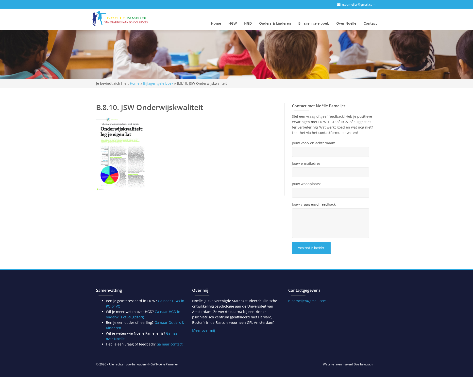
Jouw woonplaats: (306, 184)
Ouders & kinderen (275, 23)
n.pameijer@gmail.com (358, 4)
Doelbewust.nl (363, 364)
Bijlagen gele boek (313, 23)
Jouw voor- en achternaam (313, 143)
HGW (232, 23)
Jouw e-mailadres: (306, 163)
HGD (248, 23)
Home (216, 23)
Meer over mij (203, 330)
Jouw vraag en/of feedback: (314, 204)
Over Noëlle (346, 23)
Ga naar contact (169, 344)
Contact (370, 23)
